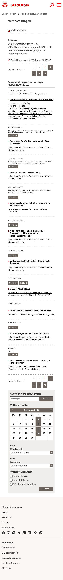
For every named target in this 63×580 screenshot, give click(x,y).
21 (20, 433)
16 (32, 428)
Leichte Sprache (10, 563)
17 (38, 428)
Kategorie (15, 460)
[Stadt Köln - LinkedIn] (24, 532)
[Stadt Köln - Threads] (13, 532)
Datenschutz (8, 547)
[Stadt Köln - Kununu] (29, 532)
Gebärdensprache (11, 557)
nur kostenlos (20, 476)
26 (50, 433)
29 (26, 438)
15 (26, 428)
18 (44, 428)
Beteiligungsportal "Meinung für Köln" (31, 60)
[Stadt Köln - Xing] (19, 532)
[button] (59, 5)
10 (38, 424)
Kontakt (6, 517)
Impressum (8, 542)
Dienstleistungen (12, 507)
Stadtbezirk (16, 447)
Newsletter (8, 527)
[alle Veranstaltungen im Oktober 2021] (51, 410)
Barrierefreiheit (10, 552)
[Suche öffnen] (52, 5)
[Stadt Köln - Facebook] (3, 532)
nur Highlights (20, 480)
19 (50, 428)
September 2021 (31, 410)
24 (38, 433)
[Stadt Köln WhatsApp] (35, 532)
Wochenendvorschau (24, 484)
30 (32, 438)
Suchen (46, 398)
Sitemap (6, 568)
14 (20, 428)
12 (50, 424)
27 (14, 438)
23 (32, 433)
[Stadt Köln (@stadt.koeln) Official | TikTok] (40, 532)
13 (14, 428)
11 (44, 424)
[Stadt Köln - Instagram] (8, 532)
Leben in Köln (9, 13)
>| (45, 73)
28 (20, 438)
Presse (6, 522)
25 (44, 433)
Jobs (5, 512)
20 (14, 433)
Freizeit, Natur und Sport (34, 13)
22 (26, 433)
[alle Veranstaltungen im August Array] (12, 410)
